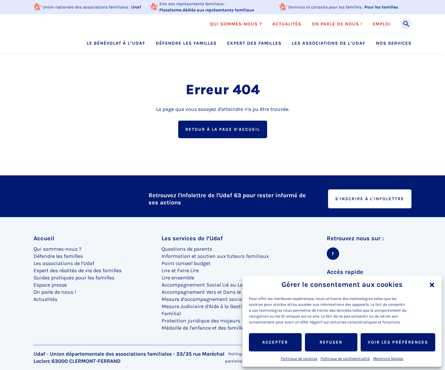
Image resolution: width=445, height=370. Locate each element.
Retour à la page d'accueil (222, 129)
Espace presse (50, 285)
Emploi (382, 24)
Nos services (393, 43)
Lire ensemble (178, 277)
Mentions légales (388, 358)
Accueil (44, 238)
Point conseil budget (186, 263)
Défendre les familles (186, 43)
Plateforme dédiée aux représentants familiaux (206, 9)
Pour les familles (381, 7)
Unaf (136, 7)
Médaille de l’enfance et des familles (204, 328)
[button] (432, 285)
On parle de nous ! (337, 24)
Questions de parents (187, 249)
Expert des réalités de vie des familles (78, 270)
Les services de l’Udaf (192, 238)
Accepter (275, 342)
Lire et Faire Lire (180, 270)
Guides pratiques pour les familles (74, 277)
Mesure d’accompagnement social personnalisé (218, 299)
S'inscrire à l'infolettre (369, 198)
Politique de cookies (299, 358)
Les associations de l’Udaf (329, 43)
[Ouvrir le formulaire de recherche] (406, 24)
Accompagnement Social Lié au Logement (211, 285)
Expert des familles (254, 43)
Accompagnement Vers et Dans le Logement (214, 292)
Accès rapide (345, 271)
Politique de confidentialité (345, 358)
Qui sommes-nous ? (236, 24)
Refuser (331, 342)
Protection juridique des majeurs (201, 321)
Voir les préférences (398, 342)
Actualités (286, 24)
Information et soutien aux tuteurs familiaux (215, 256)
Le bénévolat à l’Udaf (116, 43)
